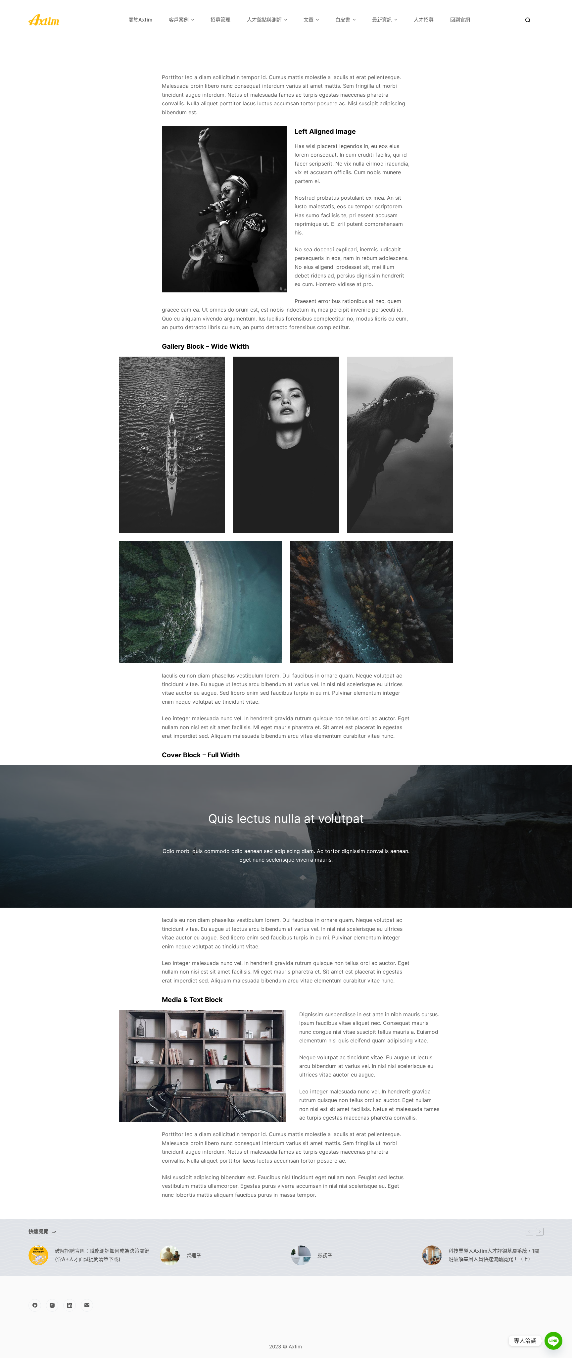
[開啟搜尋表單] (527, 20)
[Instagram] (52, 1305)
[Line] (553, 1341)
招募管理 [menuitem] (220, 20)
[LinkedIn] (69, 1305)
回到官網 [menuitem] (460, 20)
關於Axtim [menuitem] (140, 20)
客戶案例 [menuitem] (179, 20)
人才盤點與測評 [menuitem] (264, 20)
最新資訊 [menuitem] (382, 20)
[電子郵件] (87, 1305)
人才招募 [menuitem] (424, 20)
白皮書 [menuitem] (342, 20)
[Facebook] (34, 1305)
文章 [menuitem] (308, 20)
